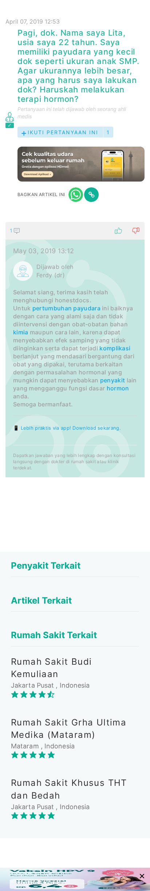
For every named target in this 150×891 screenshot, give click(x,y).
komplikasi (114, 348)
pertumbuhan (52, 308)
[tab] (75, 349)
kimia (20, 332)
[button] (75, 230)
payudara (86, 308)
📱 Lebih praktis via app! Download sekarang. (67, 428)
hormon (118, 388)
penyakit (112, 380)
